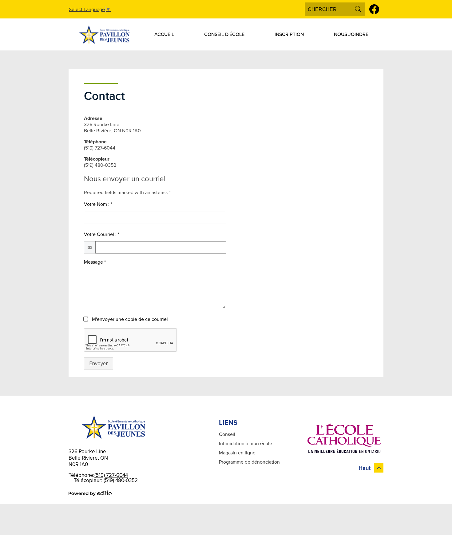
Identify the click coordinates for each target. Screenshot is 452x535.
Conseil (227, 434)
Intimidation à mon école (245, 444)
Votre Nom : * (98, 204)
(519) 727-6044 (111, 475)
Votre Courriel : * (101, 234)
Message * (95, 262)
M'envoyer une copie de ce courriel (129, 319)
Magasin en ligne (237, 453)
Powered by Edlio (90, 493)
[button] (164, 34)
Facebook (374, 9)
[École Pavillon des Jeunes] (104, 34)
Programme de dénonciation (249, 462)
